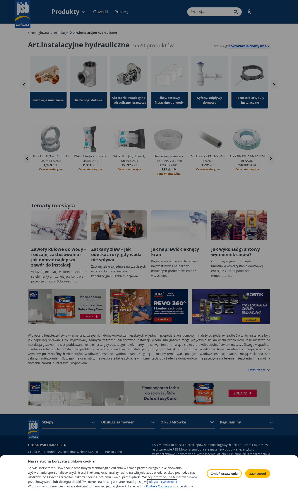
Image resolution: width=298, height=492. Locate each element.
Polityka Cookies (157, 486)
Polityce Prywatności (162, 482)
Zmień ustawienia (224, 473)
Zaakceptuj (257, 473)
